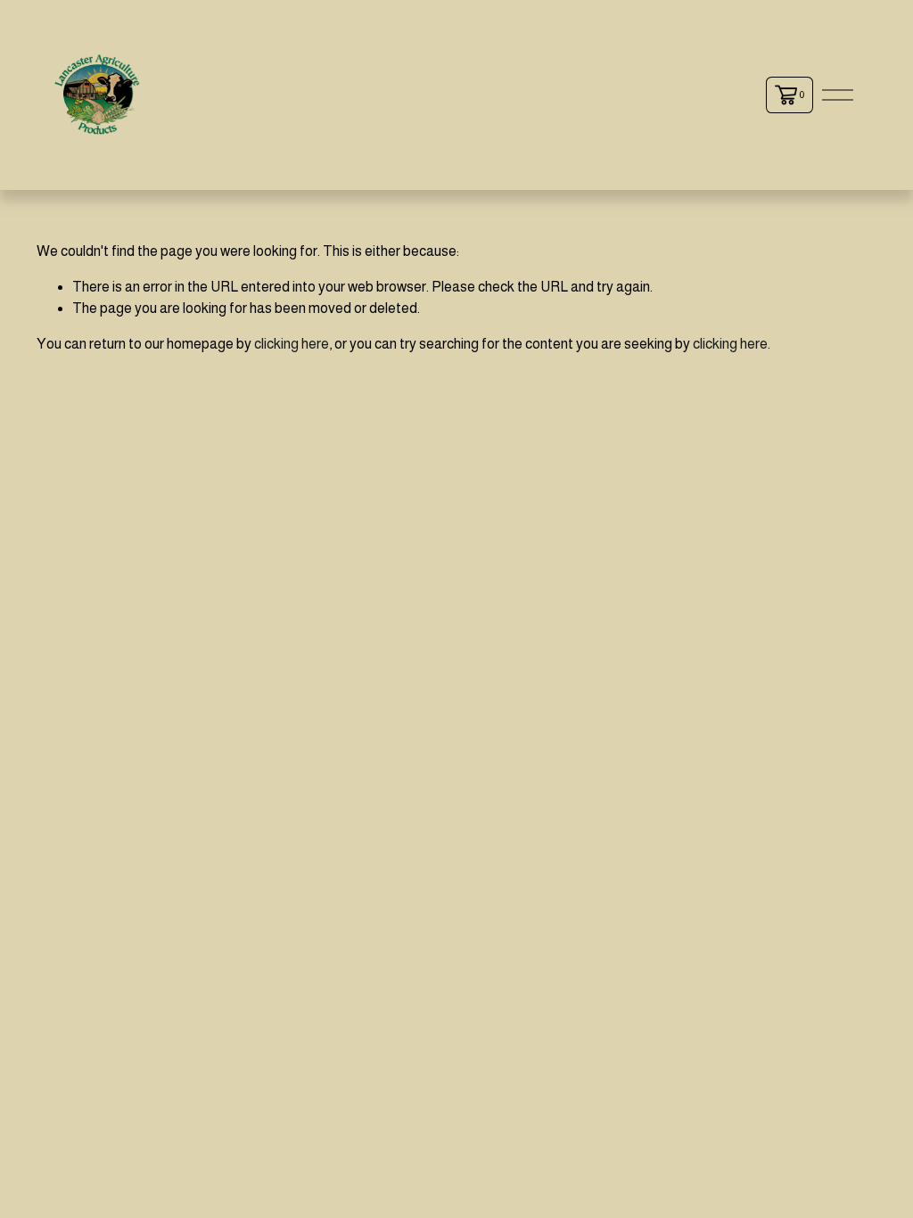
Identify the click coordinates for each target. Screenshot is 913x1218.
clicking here (291, 343)
